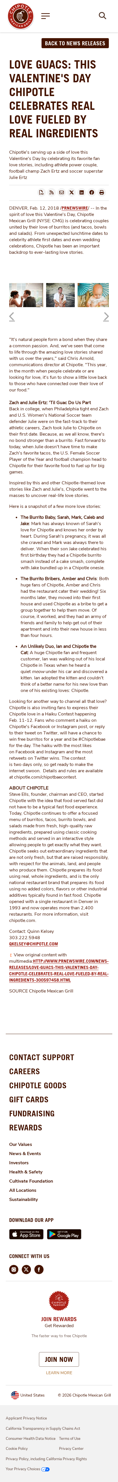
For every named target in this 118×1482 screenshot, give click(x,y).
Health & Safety (25, 1172)
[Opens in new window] (20, 16)
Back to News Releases (75, 43)
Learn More (59, 1373)
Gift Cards (29, 1099)
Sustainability (23, 1199)
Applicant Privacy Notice (26, 1418)
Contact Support (41, 1057)
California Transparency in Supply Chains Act (43, 1428)
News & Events (25, 1153)
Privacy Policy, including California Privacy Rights (46, 1459)
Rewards (25, 1127)
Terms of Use (69, 1438)
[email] (61, 192)
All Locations (22, 1190)
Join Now (59, 1359)
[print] (101, 192)
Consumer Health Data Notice (31, 1438)
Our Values (20, 1144)
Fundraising (32, 1113)
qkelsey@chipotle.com (33, 944)
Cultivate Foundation (31, 1181)
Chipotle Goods (38, 1085)
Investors (19, 1163)
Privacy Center (71, 1448)
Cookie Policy (17, 1448)
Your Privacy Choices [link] (23, 1469)
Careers (24, 1071)
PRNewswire (75, 208)
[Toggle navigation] (45, 16)
